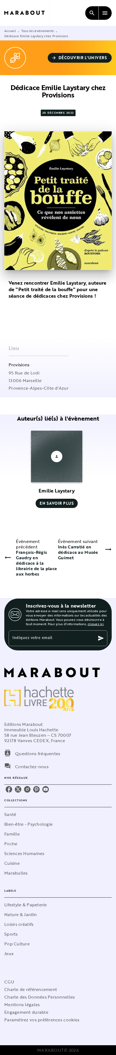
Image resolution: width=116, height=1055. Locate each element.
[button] (80, 58)
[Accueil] (27, 13)
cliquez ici (96, 623)
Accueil (10, 30)
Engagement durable (26, 1012)
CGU (9, 981)
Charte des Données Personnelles (39, 997)
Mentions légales (22, 1004)
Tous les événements (37, 30)
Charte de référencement (30, 989)
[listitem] (8, 789)
